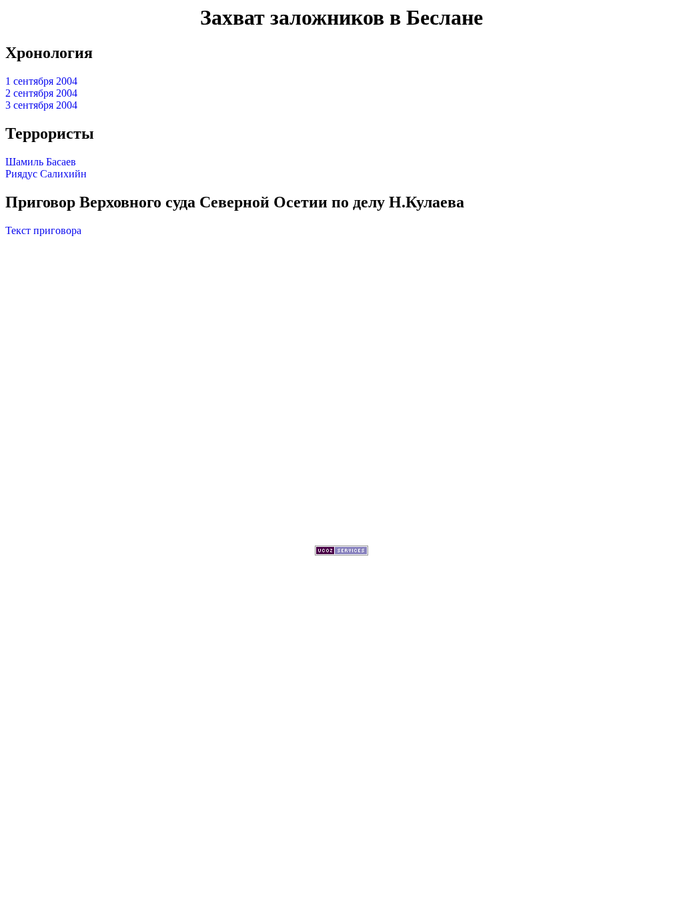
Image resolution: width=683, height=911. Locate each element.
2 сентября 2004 (41, 93)
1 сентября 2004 (41, 81)
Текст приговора (43, 230)
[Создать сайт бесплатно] (341, 552)
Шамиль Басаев (40, 161)
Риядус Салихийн (46, 173)
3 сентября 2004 (41, 105)
